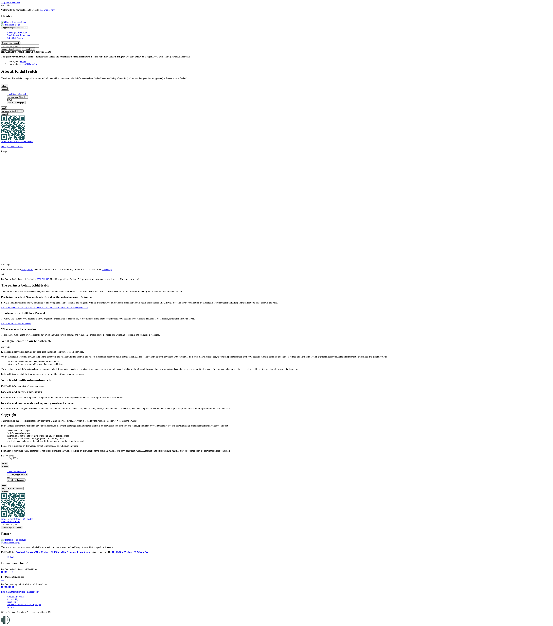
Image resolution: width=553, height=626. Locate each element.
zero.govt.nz (27, 269)
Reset (28, 49)
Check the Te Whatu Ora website (16, 323)
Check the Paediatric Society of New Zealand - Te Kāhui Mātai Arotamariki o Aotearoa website (44, 307)
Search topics (11, 49)
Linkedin (11, 557)
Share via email (16, 94)
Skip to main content (10, 2)
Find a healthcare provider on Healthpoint (20, 592)
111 (141, 279)
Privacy (10, 607)
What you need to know (12, 146)
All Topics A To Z (15, 38)
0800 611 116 (43, 279)
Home (23, 61)
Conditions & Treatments (18, 35)
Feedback (11, 602)
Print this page (16, 103)
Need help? (107, 269)
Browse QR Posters (17, 141)
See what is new (47, 10)
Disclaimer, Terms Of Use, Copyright (24, 604)
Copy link (17, 97)
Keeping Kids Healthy (17, 32)
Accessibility (13, 599)
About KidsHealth (28, 64)
